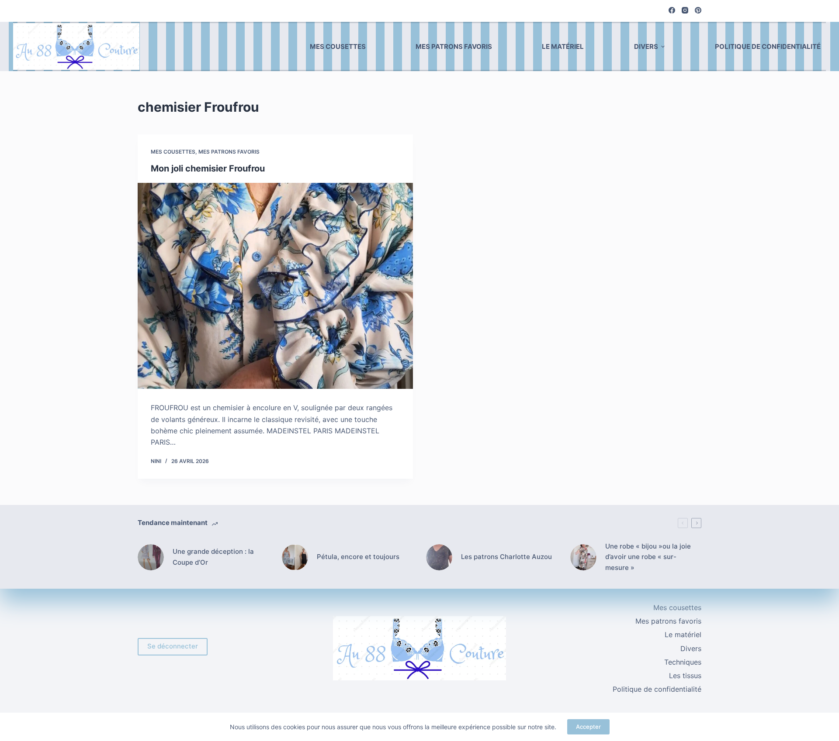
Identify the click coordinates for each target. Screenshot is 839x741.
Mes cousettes (338, 46)
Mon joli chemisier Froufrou (208, 168)
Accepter (588, 726)
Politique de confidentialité (768, 46)
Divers (646, 46)
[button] (663, 46)
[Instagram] (685, 10)
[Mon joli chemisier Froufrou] (275, 286)
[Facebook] (672, 10)
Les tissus (685, 675)
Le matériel (563, 46)
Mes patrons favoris (454, 46)
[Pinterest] (698, 10)
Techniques (682, 662)
